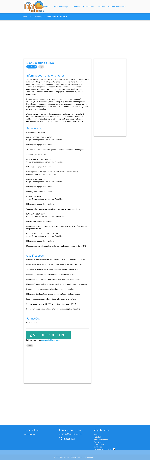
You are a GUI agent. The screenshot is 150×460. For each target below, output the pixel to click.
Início (25, 17)
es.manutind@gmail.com (50, 340)
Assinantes (75, 6)
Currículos (101, 6)
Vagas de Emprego (61, 6)
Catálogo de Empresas (117, 6)
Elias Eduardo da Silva (57, 17)
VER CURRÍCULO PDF (50, 335)
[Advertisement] (75, 39)
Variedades (46, 6)
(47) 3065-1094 (68, 439)
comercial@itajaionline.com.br (70, 434)
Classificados (88, 6)
